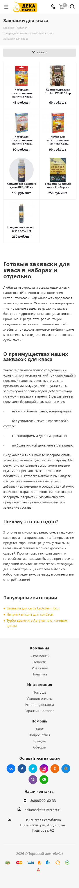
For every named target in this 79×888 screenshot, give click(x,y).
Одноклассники (54, 768)
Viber (33, 779)
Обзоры (39, 747)
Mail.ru (65, 768)
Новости (39, 662)
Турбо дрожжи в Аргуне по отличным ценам (37, 623)
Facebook (22, 768)
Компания (39, 648)
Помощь (39, 692)
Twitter (33, 768)
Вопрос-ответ (39, 735)
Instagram (44, 768)
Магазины (39, 668)
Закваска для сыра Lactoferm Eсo (33, 608)
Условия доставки (39, 704)
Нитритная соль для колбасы (30, 614)
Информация (39, 684)
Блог (39, 729)
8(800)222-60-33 (43, 800)
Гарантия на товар (39, 710)
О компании (40, 656)
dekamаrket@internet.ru (43, 810)
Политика (39, 674)
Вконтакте (11, 768)
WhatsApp (44, 779)
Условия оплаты (40, 698)
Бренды (39, 741)
